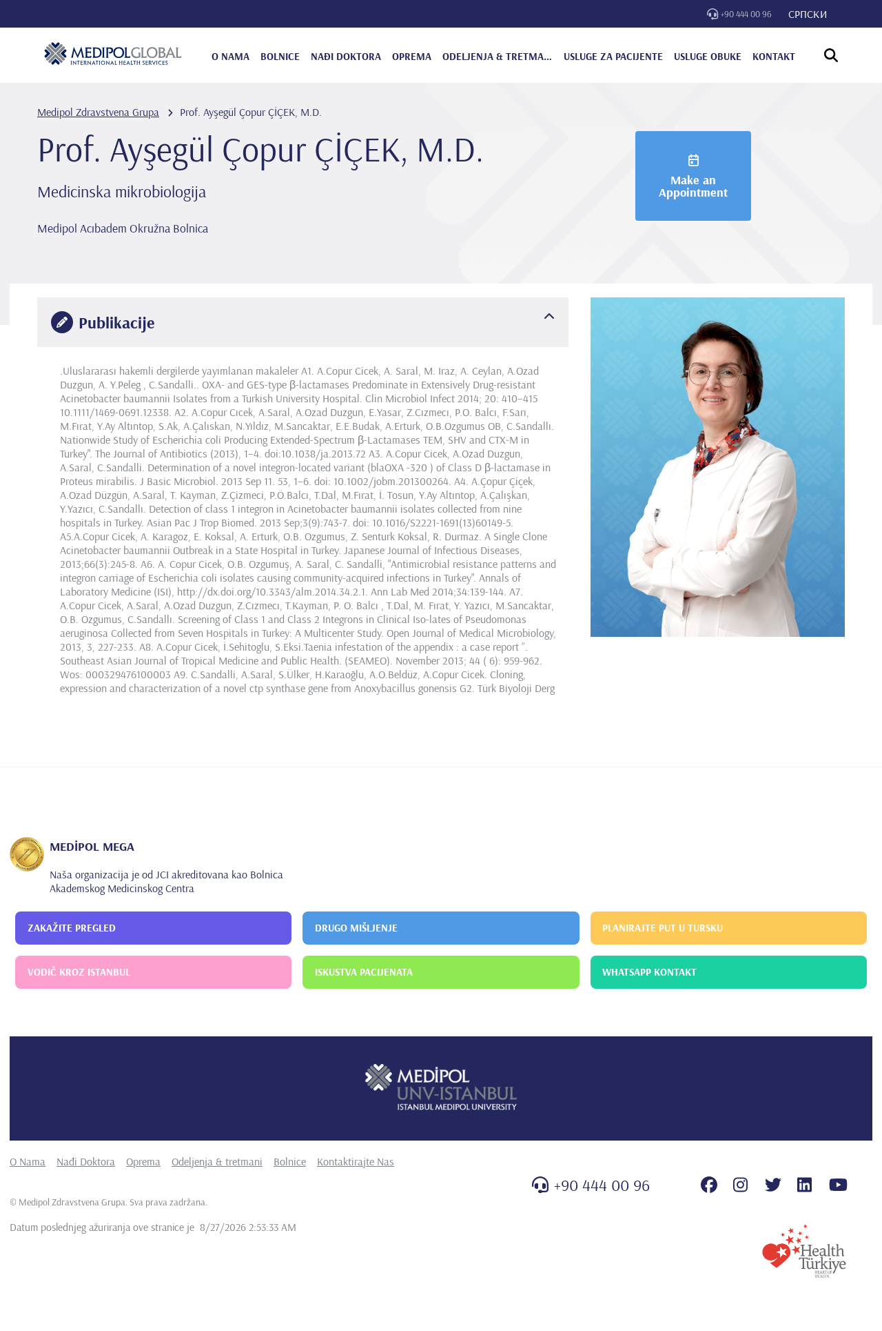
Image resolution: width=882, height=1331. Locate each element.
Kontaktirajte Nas (355, 1161)
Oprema (143, 1161)
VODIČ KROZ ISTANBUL (79, 971)
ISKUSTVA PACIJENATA (364, 971)
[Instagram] (740, 1185)
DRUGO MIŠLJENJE (356, 927)
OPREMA (411, 56)
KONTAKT (773, 56)
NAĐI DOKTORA (346, 56)
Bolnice (290, 1161)
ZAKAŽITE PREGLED (72, 927)
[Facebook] (709, 1185)
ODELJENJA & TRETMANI (497, 56)
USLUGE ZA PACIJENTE (613, 56)
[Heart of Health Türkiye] (804, 1251)
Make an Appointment (693, 186)
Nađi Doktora (86, 1161)
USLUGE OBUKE (707, 56)
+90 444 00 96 (746, 13)
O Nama (27, 1161)
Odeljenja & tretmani (217, 1161)
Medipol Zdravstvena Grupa (98, 112)
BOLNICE (280, 56)
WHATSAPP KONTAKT (649, 971)
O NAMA (230, 56)
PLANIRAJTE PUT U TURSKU (662, 927)
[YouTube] (838, 1185)
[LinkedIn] (804, 1185)
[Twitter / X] (773, 1185)
